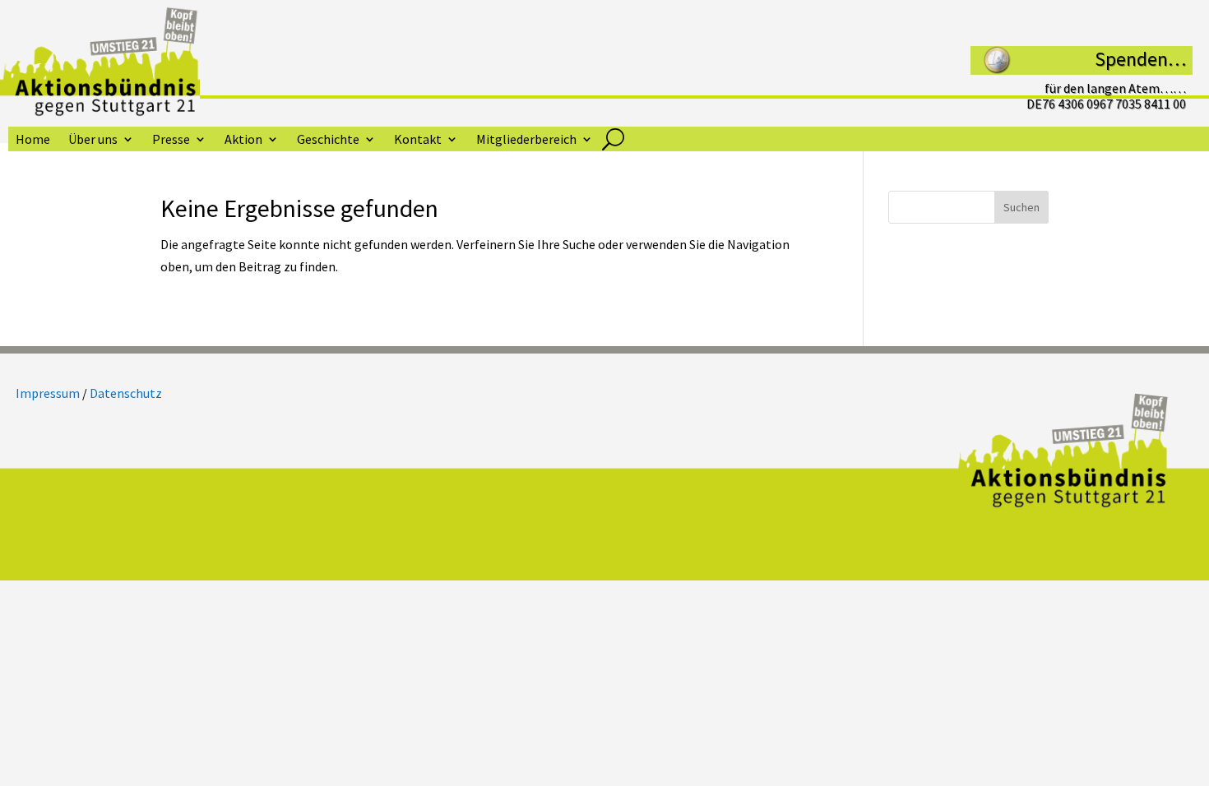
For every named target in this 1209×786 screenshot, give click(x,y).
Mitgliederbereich (526, 140)
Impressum (48, 393)
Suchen (1021, 207)
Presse (171, 140)
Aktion (243, 140)
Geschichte (328, 140)
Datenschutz (126, 393)
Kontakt (418, 140)
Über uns (93, 140)
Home (33, 140)
